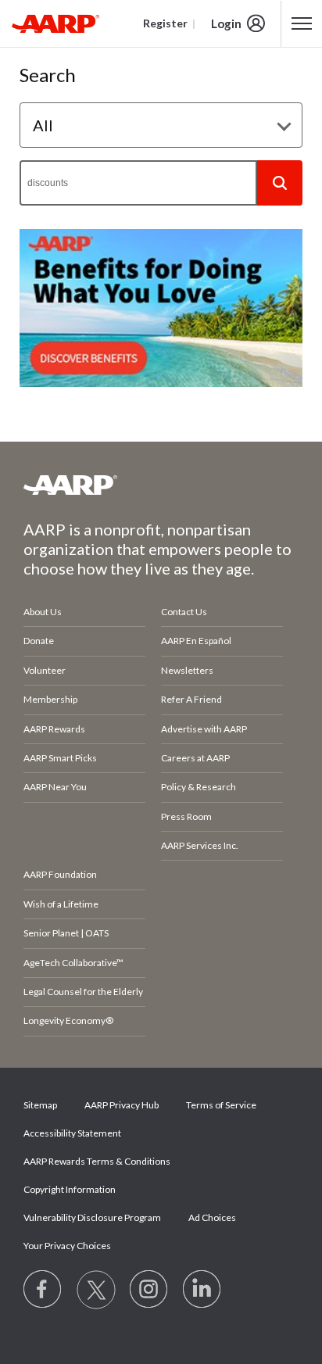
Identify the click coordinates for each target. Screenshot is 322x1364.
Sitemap (40, 1105)
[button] (279, 183)
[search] (138, 183)
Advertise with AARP (204, 729)
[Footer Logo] (161, 484)
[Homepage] (55, 23)
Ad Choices (212, 1217)
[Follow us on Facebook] (43, 1289)
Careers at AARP (195, 758)
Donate (38, 640)
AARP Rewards (54, 729)
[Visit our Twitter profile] (96, 1289)
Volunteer (44, 670)
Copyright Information (69, 1189)
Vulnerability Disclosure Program (92, 1217)
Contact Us (184, 612)
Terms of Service (221, 1105)
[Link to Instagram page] (149, 1289)
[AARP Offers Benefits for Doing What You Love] (161, 308)
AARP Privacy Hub (121, 1105)
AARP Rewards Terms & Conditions (96, 1161)
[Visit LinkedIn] (202, 1289)
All (43, 125)
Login (226, 23)
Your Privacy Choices (67, 1245)
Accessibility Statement (72, 1133)
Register (165, 23)
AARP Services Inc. (199, 845)
